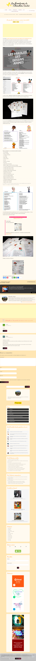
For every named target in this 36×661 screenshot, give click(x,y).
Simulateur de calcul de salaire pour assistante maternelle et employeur (18, 436)
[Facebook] (29, 10)
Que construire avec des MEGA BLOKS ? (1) (18, 509)
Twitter (30, 298)
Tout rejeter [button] (12, 658)
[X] (30, 10)
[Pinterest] (32, 10)
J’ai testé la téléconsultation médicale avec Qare (16, 483)
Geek (8, 529)
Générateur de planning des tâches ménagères (16, 431)
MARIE (7, 324)
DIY (8, 532)
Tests (8, 534)
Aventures (9, 535)
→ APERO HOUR (33, 292)
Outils (9, 540)
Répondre (5, 330)
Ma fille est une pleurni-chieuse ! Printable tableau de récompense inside (18, 450)
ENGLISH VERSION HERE (18, 218)
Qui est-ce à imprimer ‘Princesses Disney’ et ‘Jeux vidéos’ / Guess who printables (18, 434)
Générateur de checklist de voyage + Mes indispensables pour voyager (18, 448)
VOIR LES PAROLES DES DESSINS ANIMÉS (18, 217)
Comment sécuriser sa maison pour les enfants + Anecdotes (5, 282)
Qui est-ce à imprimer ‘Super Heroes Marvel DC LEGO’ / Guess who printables (19, 446)
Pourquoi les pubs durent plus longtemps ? (14, 466)
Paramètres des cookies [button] (5, 658)
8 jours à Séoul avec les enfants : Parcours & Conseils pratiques (16, 468)
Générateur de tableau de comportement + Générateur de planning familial (18, 438)
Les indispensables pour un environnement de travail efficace (16, 469)
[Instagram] (31, 10)
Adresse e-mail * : (9, 563)
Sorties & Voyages (10, 531)
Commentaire (2, 357)
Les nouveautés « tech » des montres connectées (14, 470)
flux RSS (21, 299)
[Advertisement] (18, 30)
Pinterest (13, 299)
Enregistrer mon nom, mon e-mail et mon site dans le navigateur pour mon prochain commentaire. (15, 379)
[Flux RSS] (33, 10)
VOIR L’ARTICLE (8, 233)
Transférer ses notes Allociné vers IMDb (13, 459)
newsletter (27, 300)
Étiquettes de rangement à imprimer (14, 443)
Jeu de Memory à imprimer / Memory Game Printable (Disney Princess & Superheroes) (19, 453)
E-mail (1, 371)
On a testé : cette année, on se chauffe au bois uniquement (15, 465)
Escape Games (10, 533)
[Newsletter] (34, 10)
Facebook (26, 298)
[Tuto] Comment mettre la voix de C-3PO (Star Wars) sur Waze (18, 441)
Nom (1, 367)
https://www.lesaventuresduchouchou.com (28, 301)
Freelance (9, 530)
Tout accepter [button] (18, 658)
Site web (1, 375)
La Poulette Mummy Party (31, 281)
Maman (9, 528)
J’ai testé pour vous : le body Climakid (18, 520)
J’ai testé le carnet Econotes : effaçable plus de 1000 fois (15, 467)
